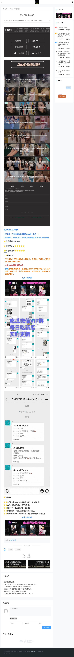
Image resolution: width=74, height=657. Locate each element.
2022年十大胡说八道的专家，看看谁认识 (17, 586)
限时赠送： (27, 238)
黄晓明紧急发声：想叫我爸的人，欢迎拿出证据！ (64, 62)
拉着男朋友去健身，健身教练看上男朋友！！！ (64, 44)
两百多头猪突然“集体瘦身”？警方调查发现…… (19, 589)
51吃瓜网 (17, 9)
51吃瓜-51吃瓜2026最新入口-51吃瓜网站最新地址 (20, 584)
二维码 (29, 557)
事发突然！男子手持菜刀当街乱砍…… (16, 591)
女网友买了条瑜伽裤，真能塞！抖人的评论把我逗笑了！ (64, 53)
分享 (24, 557)
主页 (5, 9)
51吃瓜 (11, 9)
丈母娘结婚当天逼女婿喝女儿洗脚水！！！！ (18, 593)
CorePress (33, 651)
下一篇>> (46, 564)
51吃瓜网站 (63, 97)
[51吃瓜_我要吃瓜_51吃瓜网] (37, 2)
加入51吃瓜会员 (44, 562)
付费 (6, 269)
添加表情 (14, 618)
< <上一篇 (7, 566)
